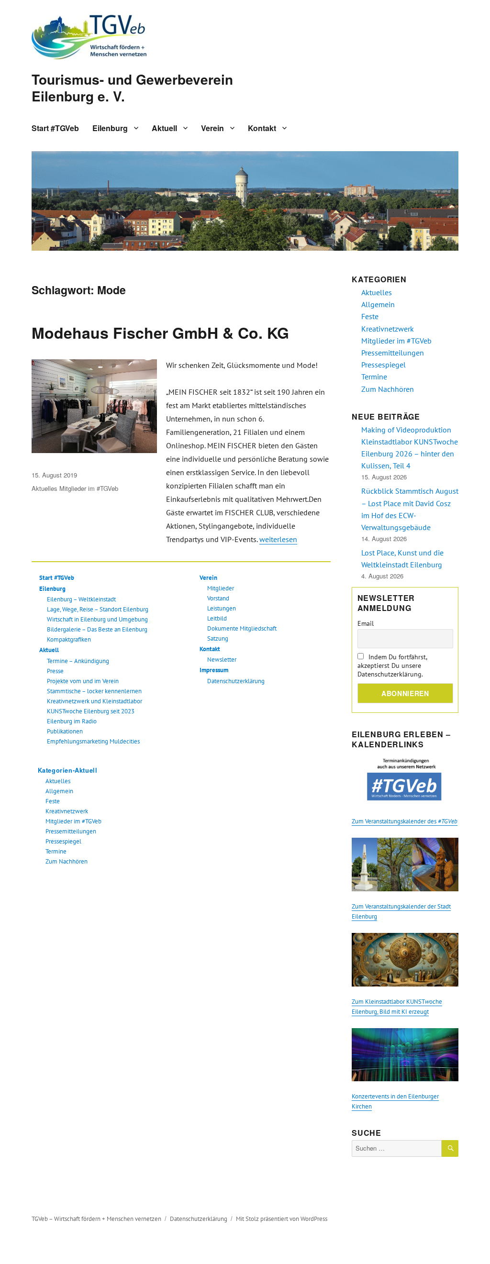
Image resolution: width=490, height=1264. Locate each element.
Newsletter (221, 659)
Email (365, 623)
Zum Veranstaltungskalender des (404, 821)
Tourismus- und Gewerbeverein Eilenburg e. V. (132, 87)
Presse (55, 671)
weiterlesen (278, 539)
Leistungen (221, 608)
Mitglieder (220, 588)
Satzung (217, 638)
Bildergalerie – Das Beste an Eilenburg (97, 629)
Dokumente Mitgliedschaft (242, 628)
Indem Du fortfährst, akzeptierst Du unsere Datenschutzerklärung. (392, 665)
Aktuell (164, 127)
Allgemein (59, 791)
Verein (212, 127)
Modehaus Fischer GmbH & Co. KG (160, 333)
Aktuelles (44, 488)
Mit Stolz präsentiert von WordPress (281, 1219)
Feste (52, 801)
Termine (56, 851)
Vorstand (218, 598)
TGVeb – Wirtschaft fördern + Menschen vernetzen (96, 1219)
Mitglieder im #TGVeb (88, 488)
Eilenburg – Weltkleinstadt (81, 599)
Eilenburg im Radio (72, 721)
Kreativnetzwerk (66, 811)
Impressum (214, 670)
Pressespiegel (63, 841)
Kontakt (262, 127)
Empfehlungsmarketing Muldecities (93, 741)
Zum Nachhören (66, 861)
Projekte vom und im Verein (83, 681)
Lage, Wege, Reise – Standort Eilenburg (97, 609)
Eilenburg (110, 127)
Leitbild (217, 618)
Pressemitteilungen (70, 831)
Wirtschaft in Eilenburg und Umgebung (97, 619)
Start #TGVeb (55, 127)
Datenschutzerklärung (236, 681)
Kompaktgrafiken (69, 639)
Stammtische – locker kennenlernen (94, 691)
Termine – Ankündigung (78, 661)
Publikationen (65, 731)
